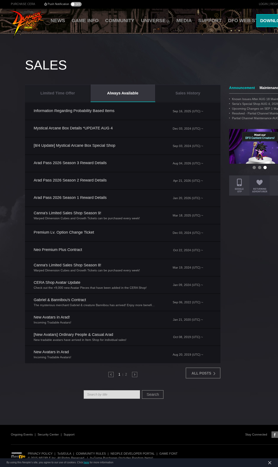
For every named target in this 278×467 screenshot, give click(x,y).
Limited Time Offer (57, 93)
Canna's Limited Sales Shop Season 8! (67, 265)
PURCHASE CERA (23, 4)
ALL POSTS (202, 373)
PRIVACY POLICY (40, 453)
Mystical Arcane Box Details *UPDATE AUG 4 (73, 128)
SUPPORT (210, 20)
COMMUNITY (119, 20)
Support (69, 434)
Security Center (48, 434)
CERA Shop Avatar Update (57, 283)
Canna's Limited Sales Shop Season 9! (67, 213)
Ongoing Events (22, 434)
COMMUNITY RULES (91, 453)
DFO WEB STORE (248, 20)
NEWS (58, 20)
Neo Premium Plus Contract (58, 250)
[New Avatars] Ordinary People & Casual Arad (73, 335)
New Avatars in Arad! (52, 317)
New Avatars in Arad (51, 352)
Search (153, 394)
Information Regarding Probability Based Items (74, 111)
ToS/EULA (64, 453)
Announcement (242, 88)
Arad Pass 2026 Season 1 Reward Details (70, 198)
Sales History (187, 93)
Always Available (122, 93)
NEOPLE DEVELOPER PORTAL (133, 453)
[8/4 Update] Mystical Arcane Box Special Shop (74, 146)
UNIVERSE (153, 20)
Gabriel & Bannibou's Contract (60, 300)
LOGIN (263, 4)
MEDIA (184, 20)
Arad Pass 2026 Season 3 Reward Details (70, 163)
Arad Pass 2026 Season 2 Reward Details (70, 180)
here (86, 462)
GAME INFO (85, 20)
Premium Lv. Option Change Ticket (64, 232)
